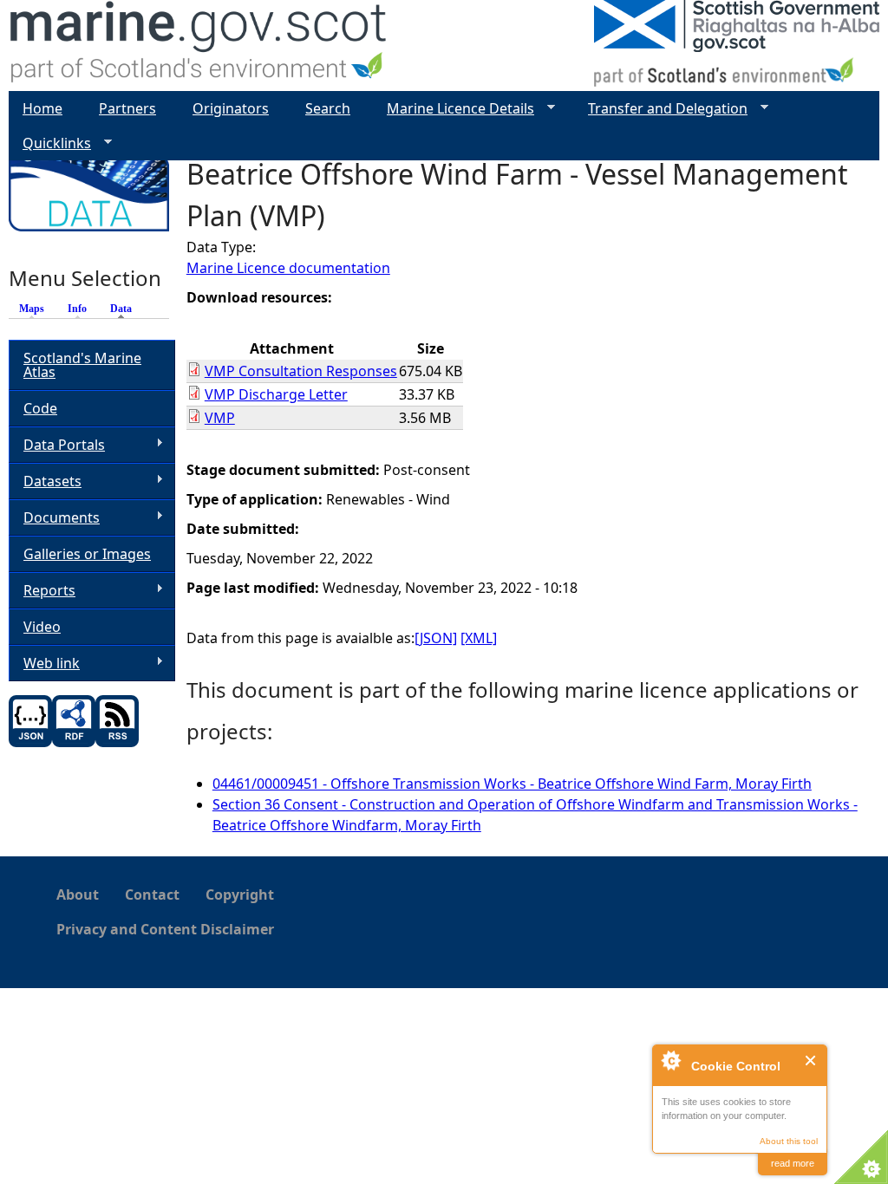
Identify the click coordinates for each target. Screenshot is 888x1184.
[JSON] (436, 637)
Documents (54, 518)
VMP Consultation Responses (301, 371)
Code (40, 408)
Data (125, 309)
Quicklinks (50, 143)
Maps (31, 309)
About (77, 894)
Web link (44, 663)
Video (42, 626)
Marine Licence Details (453, 109)
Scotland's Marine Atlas (82, 364)
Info (77, 309)
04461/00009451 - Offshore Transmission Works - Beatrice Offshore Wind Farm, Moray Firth (512, 783)
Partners (127, 108)
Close (811, 1060)
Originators (231, 108)
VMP (220, 417)
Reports (42, 591)
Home (42, 108)
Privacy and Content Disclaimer (165, 929)
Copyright (240, 894)
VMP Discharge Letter (276, 394)
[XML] (478, 637)
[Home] (199, 45)
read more (792, 1163)
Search (327, 108)
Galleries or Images (87, 553)
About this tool (789, 1141)
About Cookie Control (670, 1060)
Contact (152, 894)
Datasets (45, 481)
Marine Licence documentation (288, 267)
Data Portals (57, 445)
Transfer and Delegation (661, 109)
